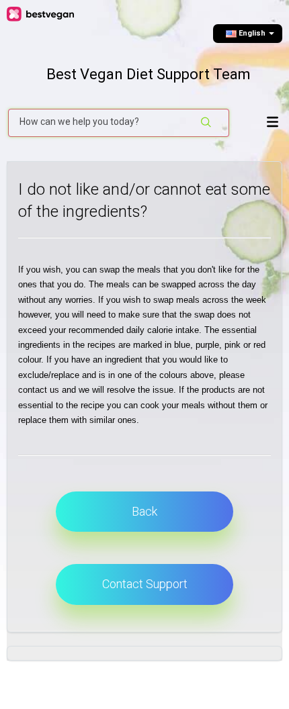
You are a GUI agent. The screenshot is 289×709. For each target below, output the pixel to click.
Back (144, 511)
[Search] (207, 122)
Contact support (145, 584)
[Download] (141, 345)
